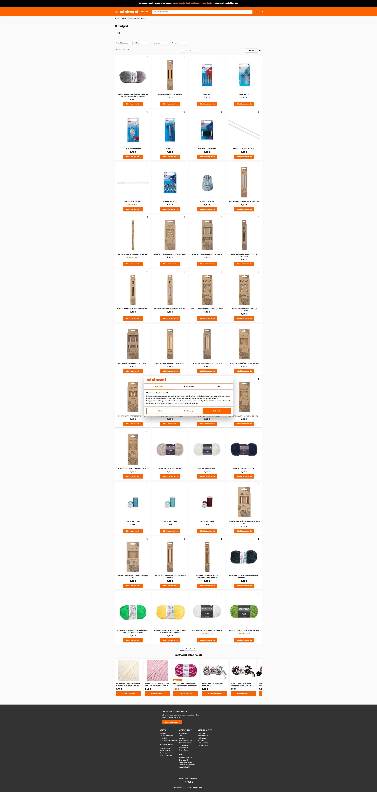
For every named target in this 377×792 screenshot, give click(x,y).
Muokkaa (187, 411)
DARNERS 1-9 (244, 94)
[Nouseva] (260, 50)
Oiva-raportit (183, 760)
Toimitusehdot (203, 736)
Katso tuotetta (128, 694)
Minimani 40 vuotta (166, 750)
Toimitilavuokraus (185, 743)
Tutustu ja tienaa (166, 755)
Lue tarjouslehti (179, 3)
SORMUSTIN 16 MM (207, 201)
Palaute (181, 736)
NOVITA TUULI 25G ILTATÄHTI (244, 469)
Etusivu (117, 18)
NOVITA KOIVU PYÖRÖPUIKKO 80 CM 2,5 (244, 416)
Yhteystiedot (183, 733)
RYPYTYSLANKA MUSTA (207, 149)
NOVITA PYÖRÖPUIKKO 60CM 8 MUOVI (207, 254)
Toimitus (201, 740)
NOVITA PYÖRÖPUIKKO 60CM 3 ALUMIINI (170, 254)
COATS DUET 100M (133, 521)
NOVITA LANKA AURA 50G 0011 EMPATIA (207, 630)
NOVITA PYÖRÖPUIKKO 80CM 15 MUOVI (133, 363)
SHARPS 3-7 (207, 94)
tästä (187, 3)
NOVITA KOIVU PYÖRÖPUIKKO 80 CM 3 (133, 469)
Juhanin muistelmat (166, 736)
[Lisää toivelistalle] (147, 57)
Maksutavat (202, 738)
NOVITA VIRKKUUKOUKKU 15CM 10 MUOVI (170, 309)
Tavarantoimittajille (185, 740)
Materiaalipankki (184, 767)
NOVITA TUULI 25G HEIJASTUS (170, 469)
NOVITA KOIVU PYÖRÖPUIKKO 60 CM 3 (244, 363)
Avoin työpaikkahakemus (168, 740)
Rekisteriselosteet (185, 762)
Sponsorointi (183, 745)
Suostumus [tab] (159, 386)
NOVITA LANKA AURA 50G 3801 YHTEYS (244, 630)
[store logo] (129, 11)
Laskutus (182, 738)
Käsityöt (144, 18)
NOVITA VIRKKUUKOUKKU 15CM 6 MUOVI (133, 309)
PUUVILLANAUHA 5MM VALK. (244, 149)
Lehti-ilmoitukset (166, 748)
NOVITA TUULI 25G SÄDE (207, 469)
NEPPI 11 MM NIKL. (170, 201)
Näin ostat (201, 733)
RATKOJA (170, 149)
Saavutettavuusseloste (187, 765)
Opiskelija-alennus (166, 753)
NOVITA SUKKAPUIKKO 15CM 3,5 (170, 94)
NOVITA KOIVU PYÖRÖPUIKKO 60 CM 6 (133, 416)
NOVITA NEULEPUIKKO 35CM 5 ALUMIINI (133, 254)
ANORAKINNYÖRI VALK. (133, 201)
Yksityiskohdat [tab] (188, 386)
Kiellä (160, 411)
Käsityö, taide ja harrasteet (130, 18)
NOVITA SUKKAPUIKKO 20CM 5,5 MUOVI (244, 201)
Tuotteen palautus (185, 757)
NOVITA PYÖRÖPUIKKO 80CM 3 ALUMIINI (207, 309)
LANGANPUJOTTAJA (133, 149)
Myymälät (163, 738)
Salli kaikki (216, 411)
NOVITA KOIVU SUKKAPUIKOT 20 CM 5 (207, 363)
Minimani (163, 733)
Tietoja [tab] (218, 386)
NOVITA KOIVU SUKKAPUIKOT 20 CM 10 (170, 363)
